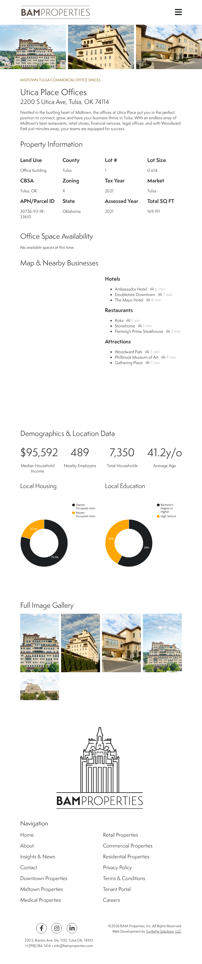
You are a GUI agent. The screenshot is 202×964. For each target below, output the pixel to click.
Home (27, 834)
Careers (111, 899)
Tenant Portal (117, 888)
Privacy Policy (117, 867)
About (27, 845)
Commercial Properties (127, 845)
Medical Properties (40, 899)
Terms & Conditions (124, 878)
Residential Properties (126, 856)
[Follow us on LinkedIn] (72, 928)
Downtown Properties (43, 878)
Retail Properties (120, 834)
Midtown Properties (41, 888)
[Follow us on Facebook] (41, 928)
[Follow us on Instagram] (56, 928)
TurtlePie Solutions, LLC (163, 931)
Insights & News (37, 856)
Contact (28, 867)
